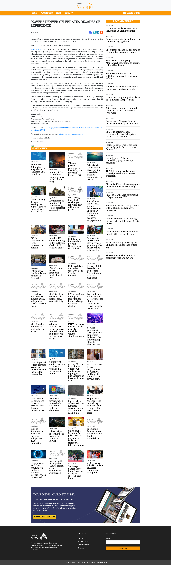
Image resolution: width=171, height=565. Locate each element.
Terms (80, 538)
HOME (34, 13)
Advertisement (83, 545)
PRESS (58, 13)
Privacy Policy (83, 542)
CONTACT (69, 13)
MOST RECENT (47, 13)
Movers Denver (37, 49)
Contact (81, 548)
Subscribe (123, 548)
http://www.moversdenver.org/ (70, 134)
